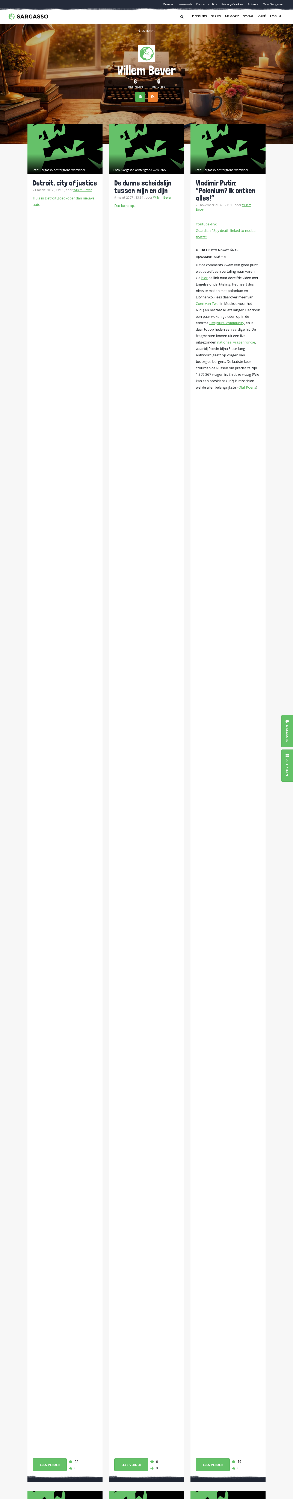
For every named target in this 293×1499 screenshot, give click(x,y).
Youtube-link (206, 224)
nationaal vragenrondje (236, 342)
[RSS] (153, 97)
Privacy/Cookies (232, 4)
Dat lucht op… (125, 205)
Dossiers (199, 16)
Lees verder (50, 1465)
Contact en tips (206, 4)
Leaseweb (185, 4)
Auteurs (253, 4)
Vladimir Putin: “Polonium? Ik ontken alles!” (225, 190)
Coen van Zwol (208, 303)
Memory (232, 16)
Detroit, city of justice (65, 182)
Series (216, 16)
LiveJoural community (226, 323)
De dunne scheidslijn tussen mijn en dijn (143, 186)
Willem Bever (82, 190)
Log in (275, 16)
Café (262, 16)
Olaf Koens (247, 387)
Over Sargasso (273, 4)
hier (204, 277)
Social (248, 16)
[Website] (140, 97)
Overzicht (148, 31)
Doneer (168, 4)
